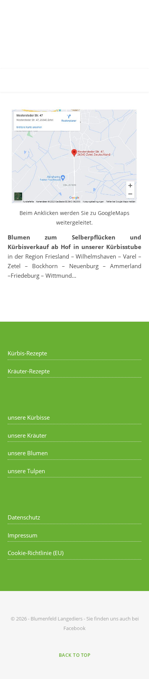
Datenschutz (24, 517)
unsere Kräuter (27, 435)
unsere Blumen (28, 453)
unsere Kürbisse (29, 417)
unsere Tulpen (26, 471)
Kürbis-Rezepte (27, 353)
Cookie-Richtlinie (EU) (35, 553)
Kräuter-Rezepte (29, 371)
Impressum (22, 535)
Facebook (74, 628)
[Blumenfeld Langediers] (74, 34)
